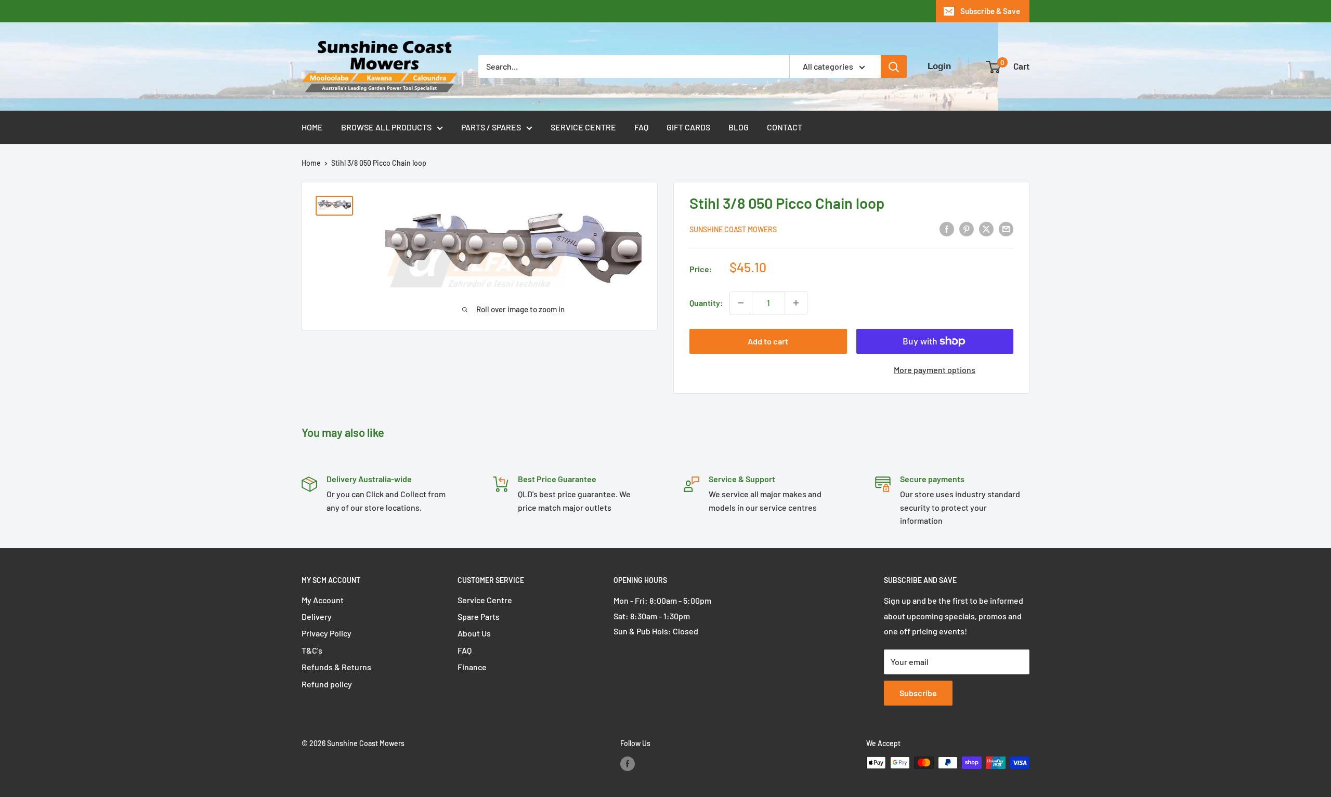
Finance (472, 667)
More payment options (934, 370)
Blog (738, 127)
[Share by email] (1006, 228)
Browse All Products (386, 127)
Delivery (317, 616)
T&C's (312, 650)
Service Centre (583, 127)
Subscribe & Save (990, 11)
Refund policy (327, 684)
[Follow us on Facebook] (627, 763)
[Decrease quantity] (741, 303)
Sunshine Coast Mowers (733, 229)
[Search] (894, 66)
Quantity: (706, 303)
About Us (474, 633)
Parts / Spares (491, 127)
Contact (784, 127)
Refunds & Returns (336, 667)
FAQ (641, 127)
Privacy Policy (326, 633)
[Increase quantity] (796, 303)
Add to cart (768, 341)
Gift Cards (688, 127)
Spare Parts (479, 616)
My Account (323, 600)
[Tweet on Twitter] (986, 228)
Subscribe (918, 693)
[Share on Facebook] (946, 228)
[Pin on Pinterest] (966, 228)
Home (312, 127)
